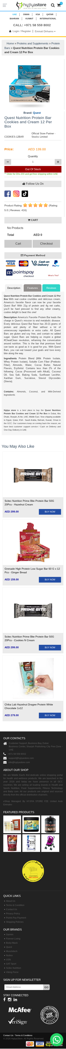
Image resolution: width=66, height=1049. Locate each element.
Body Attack (12, 943)
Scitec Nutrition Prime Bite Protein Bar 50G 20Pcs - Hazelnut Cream (29, 502)
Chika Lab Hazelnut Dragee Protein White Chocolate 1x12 (29, 706)
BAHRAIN (14, 18)
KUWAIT (29, 18)
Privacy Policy (13, 913)
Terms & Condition (15, 905)
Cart (18, 243)
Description (13, 287)
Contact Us (11, 909)
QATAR (49, 14)
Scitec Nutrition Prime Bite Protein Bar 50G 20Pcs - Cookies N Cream (29, 638)
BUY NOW (50, 511)
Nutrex (9, 955)
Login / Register (22, 31)
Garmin (9, 934)
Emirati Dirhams (44, 31)
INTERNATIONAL (48, 18)
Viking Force (12, 972)
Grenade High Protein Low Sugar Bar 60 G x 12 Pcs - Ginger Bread (32, 570)
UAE (14, 14)
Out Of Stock (33, 169)
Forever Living (13, 938)
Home (10, 43)
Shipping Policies (14, 922)
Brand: (32, 112)
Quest (37, 112)
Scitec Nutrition (13, 968)
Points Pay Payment (16, 918)
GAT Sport (11, 964)
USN (8, 959)
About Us (10, 901)
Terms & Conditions (23, 1035)
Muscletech (11, 951)
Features (32, 287)
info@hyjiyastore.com (19, 762)
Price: (9, 149)
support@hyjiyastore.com (21, 758)
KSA (38, 14)
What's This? (53, 275)
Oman (26, 14)
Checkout (46, 243)
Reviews (51, 287)
